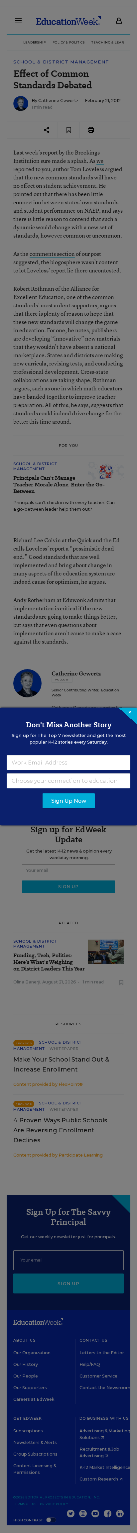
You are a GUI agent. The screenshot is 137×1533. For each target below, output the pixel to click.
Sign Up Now (68, 801)
